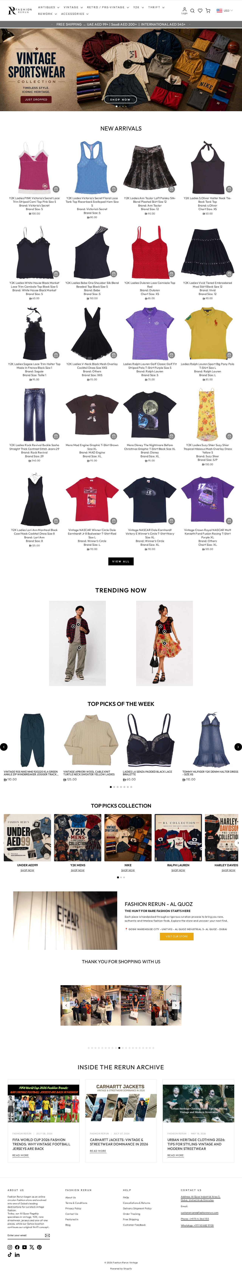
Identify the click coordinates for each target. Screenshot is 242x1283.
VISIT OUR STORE (177, 936)
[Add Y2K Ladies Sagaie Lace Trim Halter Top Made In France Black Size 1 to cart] (56, 355)
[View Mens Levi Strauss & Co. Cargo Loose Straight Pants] (79, 648)
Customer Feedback (134, 1224)
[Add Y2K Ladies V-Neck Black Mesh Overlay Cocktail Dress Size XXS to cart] (113, 355)
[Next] (238, 843)
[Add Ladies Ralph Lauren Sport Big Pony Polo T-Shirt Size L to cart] (229, 355)
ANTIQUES (47, 7)
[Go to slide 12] (126, 1048)
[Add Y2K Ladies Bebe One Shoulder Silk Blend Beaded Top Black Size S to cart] (113, 274)
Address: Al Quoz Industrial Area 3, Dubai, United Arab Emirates (200, 1198)
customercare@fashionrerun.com (200, 1212)
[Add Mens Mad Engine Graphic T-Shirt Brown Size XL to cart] (113, 436)
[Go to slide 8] (112, 1048)
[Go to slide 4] (121, 787)
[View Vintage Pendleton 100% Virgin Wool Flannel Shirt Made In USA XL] (73, 626)
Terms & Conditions (76, 1202)
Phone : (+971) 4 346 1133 (195, 1218)
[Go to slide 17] (143, 1048)
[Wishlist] (200, 11)
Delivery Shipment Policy (137, 1208)
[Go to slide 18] (146, 1048)
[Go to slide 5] (124, 787)
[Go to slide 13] (129, 1048)
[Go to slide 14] (133, 1048)
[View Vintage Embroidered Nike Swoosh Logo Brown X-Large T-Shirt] (78, 624)
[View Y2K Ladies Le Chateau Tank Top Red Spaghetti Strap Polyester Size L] (164, 631)
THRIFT (155, 7)
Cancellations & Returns (136, 1202)
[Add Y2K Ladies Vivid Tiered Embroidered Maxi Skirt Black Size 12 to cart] (229, 274)
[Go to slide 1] (111, 787)
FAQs (126, 1197)
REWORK (46, 14)
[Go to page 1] (118, 877)
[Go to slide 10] (119, 1048)
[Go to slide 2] (114, 787)
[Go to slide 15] (136, 1048)
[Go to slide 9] (116, 1048)
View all (121, 561)
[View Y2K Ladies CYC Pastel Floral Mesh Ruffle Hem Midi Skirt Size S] (164, 643)
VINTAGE (72, 7)
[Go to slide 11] (123, 1048)
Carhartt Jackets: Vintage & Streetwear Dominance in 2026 (119, 1142)
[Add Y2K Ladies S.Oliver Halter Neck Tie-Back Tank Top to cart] (229, 189)
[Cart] (208, 11)
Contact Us (71, 1213)
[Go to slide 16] (140, 1048)
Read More (20, 1155)
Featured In (71, 1219)
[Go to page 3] (124, 877)
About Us (70, 1197)
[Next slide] (238, 747)
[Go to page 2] (121, 877)
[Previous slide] (4, 747)
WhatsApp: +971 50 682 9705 (197, 1225)
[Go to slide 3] (118, 787)
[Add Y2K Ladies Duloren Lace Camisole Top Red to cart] (171, 274)
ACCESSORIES (73, 14)
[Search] (192, 11)
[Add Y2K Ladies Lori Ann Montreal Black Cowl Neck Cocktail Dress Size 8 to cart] (56, 521)
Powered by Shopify (121, 1268)
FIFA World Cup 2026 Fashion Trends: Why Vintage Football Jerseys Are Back (41, 1144)
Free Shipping (131, 1219)
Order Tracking (131, 1213)
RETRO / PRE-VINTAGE (106, 7)
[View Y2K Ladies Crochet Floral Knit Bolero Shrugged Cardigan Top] (160, 626)
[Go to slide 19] (150, 1048)
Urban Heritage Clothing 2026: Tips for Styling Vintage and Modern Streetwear (196, 1144)
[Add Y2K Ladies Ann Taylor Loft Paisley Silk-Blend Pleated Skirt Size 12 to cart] (171, 189)
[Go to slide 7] (131, 787)
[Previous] (4, 843)
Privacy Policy (73, 1208)
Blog (68, 1224)
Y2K (137, 7)
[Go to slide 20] (153, 1048)
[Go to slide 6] (128, 787)
